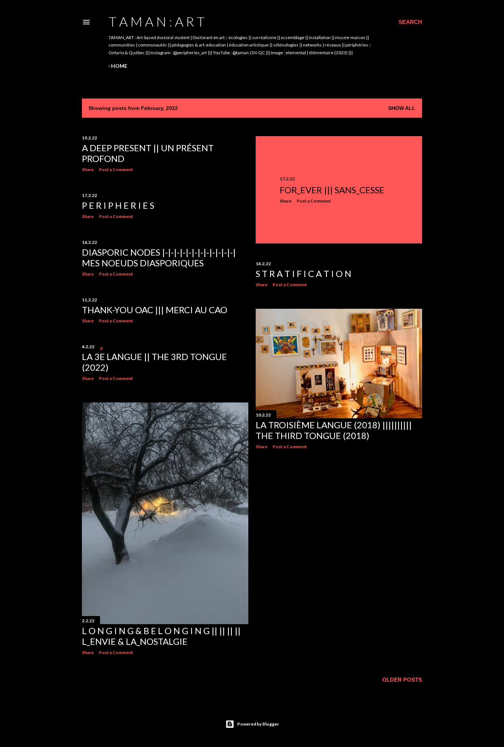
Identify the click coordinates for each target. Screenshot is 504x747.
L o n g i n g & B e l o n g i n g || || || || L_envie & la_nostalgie (161, 636)
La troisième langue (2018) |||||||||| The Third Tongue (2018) (334, 430)
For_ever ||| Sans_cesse (332, 189)
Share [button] (88, 169)
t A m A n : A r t (156, 21)
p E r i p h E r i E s (118, 205)
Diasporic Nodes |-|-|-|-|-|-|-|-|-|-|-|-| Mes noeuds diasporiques (159, 257)
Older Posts (402, 680)
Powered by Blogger (258, 724)
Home (119, 66)
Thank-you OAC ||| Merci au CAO (154, 309)
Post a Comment (116, 169)
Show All (401, 108)
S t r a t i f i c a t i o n (303, 273)
